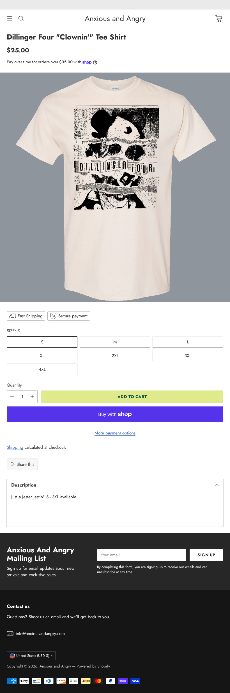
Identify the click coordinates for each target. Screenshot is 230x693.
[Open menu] (9, 18)
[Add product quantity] (32, 397)
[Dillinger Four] (115, 187)
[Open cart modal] (218, 18)
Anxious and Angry (55, 666)
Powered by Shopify (93, 666)
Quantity (14, 385)
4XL (42, 369)
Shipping (15, 447)
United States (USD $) (32, 655)
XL (42, 355)
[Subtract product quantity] (12, 397)
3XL (188, 355)
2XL (115, 355)
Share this (25, 464)
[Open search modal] (21, 18)
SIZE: (13, 330)
